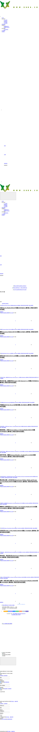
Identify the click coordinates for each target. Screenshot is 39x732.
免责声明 (23, 611)
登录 (1, 683)
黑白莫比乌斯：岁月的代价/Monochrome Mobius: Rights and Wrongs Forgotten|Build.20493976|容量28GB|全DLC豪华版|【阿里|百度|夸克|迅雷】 (19, 481)
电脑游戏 (1, 311)
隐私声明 (20, 611)
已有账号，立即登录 (3, 703)
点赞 (6, 303)
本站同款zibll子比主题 (22, 289)
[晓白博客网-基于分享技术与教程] (8, 605)
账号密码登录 (6, 682)
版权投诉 (17, 611)
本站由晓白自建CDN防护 (16, 614)
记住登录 (2, 682)
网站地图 (14, 611)
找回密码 (6, 688)
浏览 (4, 303)
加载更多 (1, 602)
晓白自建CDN (10, 611)
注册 (1, 715)
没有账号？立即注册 (3, 675)
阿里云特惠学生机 (23, 287)
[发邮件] (16, 651)
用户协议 (27, 611)
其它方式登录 (4, 719)
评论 (8, 303)
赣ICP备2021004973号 (21, 613)
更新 (3, 303)
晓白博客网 (15, 613)
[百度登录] (22, 284)
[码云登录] (7, 284)
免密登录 (9, 688)
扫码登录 (10, 719)
